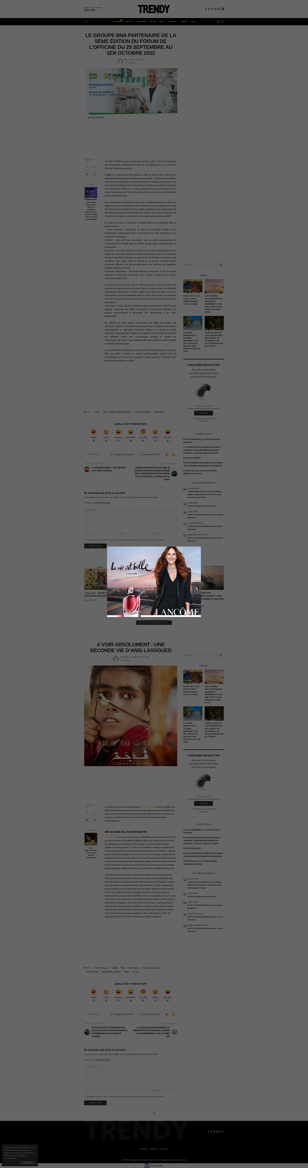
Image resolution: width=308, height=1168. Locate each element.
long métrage (92, 971)
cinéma (114, 967)
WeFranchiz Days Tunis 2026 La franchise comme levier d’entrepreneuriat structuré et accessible (90, 210)
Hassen (190, 488)
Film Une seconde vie (152, 967)
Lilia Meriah (124, 657)
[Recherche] (222, 21)
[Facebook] (206, 9)
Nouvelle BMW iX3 (193, 458)
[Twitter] (209, 9)
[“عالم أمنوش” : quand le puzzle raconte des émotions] (100, 578)
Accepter (28, 1163)
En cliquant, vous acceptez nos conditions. (205, 420)
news (127, 971)
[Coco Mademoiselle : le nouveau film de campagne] (91, 839)
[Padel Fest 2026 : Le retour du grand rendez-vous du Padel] (192, 286)
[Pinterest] (212, 9)
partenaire (159, 412)
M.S (126, 60)
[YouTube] (219, 9)
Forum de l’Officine (143, 412)
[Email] (134, 63)
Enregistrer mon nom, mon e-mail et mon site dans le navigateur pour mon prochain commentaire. (125, 540)
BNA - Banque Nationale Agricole (117, 412)
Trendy (88, 587)
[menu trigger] (87, 21)
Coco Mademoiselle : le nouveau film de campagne (91, 852)
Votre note (88, 503)
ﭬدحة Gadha (110, 837)
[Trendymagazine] (154, 9)
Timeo (190, 503)
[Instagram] (215, 9)
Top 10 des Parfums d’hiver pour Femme (201, 506)
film (123, 967)
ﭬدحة (135, 971)
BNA (97, 412)
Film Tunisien (134, 967)
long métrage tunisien (111, 971)
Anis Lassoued (147, 807)
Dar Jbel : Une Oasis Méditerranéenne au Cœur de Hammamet (205, 516)
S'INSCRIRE (203, 413)
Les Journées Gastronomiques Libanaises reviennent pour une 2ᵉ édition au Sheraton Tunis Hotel (213, 304)
